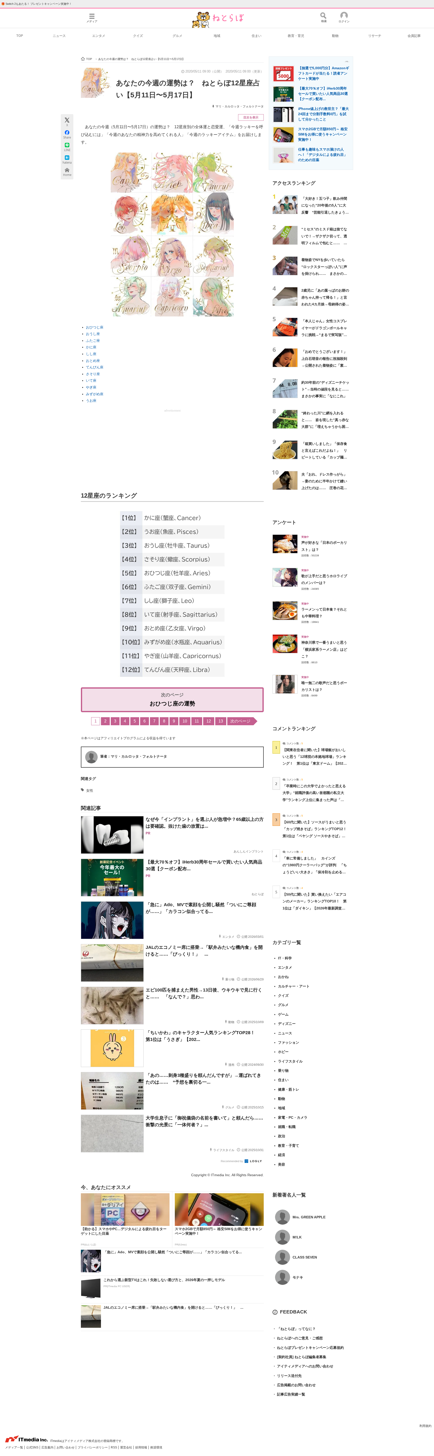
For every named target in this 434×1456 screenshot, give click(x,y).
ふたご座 (93, 341)
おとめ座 (93, 361)
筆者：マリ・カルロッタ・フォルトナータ (133, 756)
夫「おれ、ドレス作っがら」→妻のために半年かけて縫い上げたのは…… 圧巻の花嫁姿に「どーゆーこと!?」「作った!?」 (324, 488)
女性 (89, 790)
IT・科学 (285, 958)
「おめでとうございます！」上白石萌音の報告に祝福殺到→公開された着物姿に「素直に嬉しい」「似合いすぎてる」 (324, 365)
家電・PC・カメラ (292, 1117)
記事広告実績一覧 (289, 1394)
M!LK (297, 1237)
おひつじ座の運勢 (172, 703)
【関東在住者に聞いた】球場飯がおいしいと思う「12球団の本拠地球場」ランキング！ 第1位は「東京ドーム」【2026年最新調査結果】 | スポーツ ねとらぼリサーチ (314, 763)
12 (208, 721)
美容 (281, 1164)
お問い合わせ (66, 1447)
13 (221, 721)
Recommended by (232, 1161)
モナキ (298, 1277)
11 (197, 721)
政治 (281, 1136)
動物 (335, 36)
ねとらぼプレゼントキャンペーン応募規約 (308, 1348)
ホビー (283, 1052)
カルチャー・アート (294, 986)
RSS (114, 1447)
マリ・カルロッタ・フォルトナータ (239, 106)
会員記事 (414, 36)
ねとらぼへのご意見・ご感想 (298, 1338)
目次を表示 (250, 117)
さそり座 (93, 374)
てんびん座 (94, 367)
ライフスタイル (290, 1061)
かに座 (91, 347)
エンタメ (98, 36)
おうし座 (93, 334)
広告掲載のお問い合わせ (294, 1385)
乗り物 (283, 1071)
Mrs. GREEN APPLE (309, 1217)
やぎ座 (91, 387)
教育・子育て (288, 1146)
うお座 (91, 401)
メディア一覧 (14, 1447)
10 (185, 721)
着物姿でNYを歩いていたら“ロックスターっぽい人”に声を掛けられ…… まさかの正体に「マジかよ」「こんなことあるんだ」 (324, 273)
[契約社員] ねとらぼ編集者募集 (299, 1357)
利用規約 (425, 1426)
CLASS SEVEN (305, 1257)
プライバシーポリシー (93, 1447)
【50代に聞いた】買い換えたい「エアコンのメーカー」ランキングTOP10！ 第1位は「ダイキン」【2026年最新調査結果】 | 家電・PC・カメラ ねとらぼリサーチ (315, 908)
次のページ (240, 721)
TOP (19, 36)
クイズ (138, 36)
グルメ (177, 36)
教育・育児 (296, 36)
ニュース (59, 36)
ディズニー (287, 1024)
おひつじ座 (94, 327)
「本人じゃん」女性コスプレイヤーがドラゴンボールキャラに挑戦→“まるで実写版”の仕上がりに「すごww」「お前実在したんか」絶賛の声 (325, 334)
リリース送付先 (287, 1376)
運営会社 (126, 1447)
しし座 (91, 354)
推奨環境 (156, 1447)
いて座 (91, 380)
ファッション (288, 1042)
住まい (256, 36)
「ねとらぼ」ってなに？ (294, 1329)
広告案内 (47, 1447)
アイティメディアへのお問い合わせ (303, 1366)
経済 (281, 1155)
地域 (217, 36)
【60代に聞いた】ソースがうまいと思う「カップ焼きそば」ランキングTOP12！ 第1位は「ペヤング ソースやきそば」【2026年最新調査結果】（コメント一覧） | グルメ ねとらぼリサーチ (316, 835)
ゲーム (283, 1014)
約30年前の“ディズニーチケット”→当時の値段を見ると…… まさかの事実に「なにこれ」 (326, 389)
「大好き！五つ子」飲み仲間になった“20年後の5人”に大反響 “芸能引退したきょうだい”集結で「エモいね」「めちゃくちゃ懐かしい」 (325, 212)
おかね (283, 977)
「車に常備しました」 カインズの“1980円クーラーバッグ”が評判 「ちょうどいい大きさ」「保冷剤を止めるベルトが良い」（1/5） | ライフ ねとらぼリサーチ (315, 872)
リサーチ (374, 36)
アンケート (284, 522)
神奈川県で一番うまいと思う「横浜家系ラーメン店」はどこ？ (324, 649)
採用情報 (141, 1447)
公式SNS (32, 1447)
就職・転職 (287, 1127)
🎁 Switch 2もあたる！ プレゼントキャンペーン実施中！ (36, 3)
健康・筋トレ (288, 1089)
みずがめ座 (94, 394)
